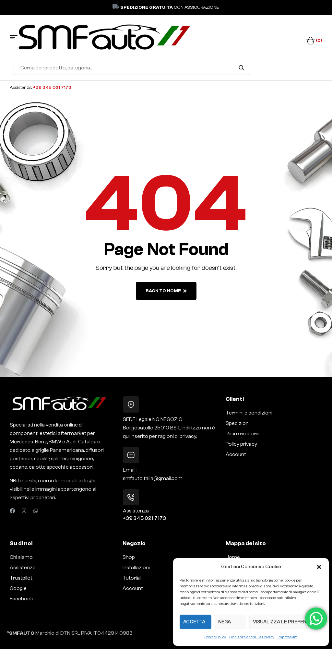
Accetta (194, 622)
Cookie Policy (215, 637)
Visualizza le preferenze (286, 622)
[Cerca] (241, 68)
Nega (224, 622)
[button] (319, 567)
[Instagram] (24, 510)
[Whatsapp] (35, 510)
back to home (163, 291)
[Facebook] (12, 510)
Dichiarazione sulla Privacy (251, 637)
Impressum (288, 637)
